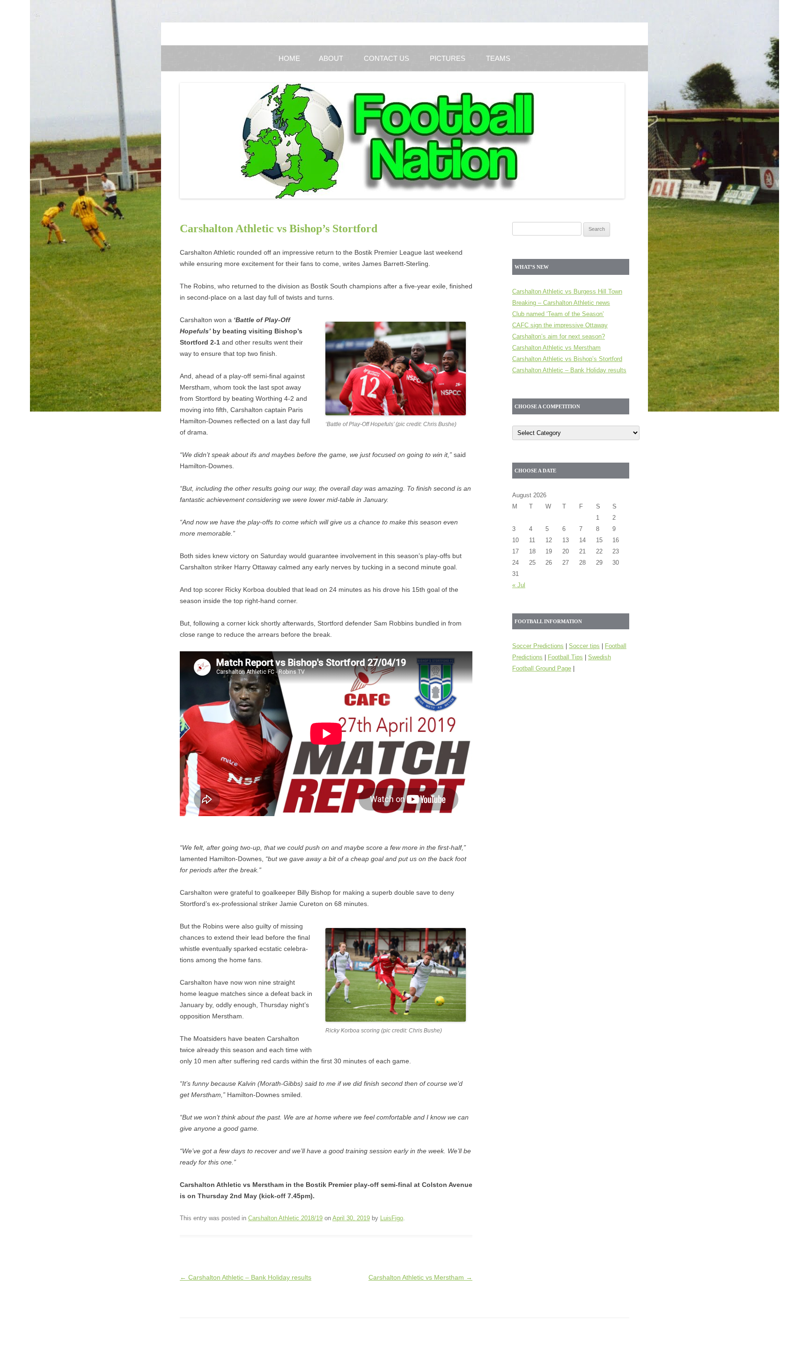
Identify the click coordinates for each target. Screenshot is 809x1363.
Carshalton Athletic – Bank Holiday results (245, 1277)
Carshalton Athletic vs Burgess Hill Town (567, 291)
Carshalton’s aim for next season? (558, 336)
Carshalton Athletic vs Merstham (420, 1277)
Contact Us (386, 58)
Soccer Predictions (538, 645)
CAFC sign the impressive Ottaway (560, 325)
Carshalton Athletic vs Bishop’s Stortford (567, 358)
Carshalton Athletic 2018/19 (285, 1218)
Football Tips (565, 657)
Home (289, 58)
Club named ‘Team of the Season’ (558, 313)
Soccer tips (584, 645)
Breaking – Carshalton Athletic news (561, 302)
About (331, 58)
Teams (498, 58)
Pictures (447, 58)
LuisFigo (391, 1218)
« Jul (518, 585)
